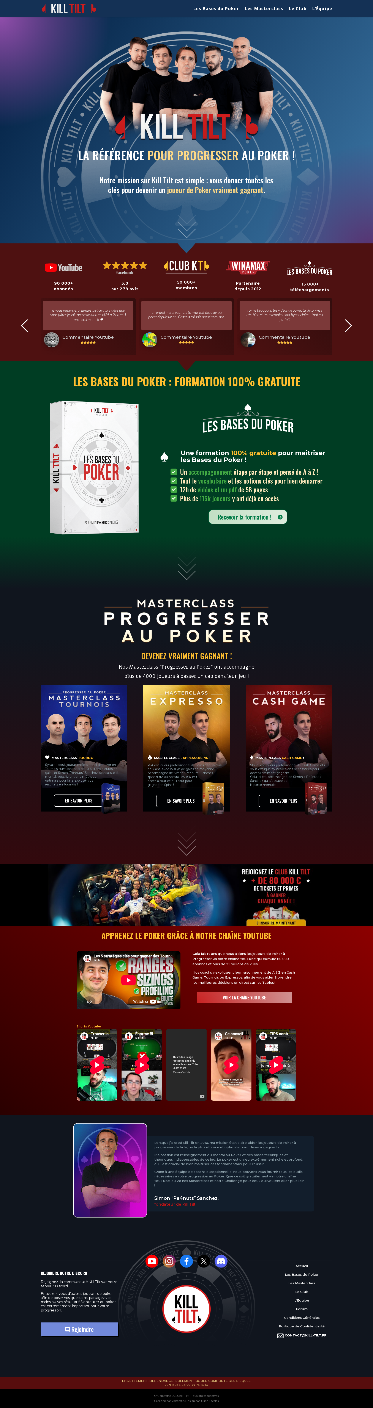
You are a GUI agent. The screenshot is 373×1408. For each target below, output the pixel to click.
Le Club (298, 9)
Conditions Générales (302, 1318)
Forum (302, 1309)
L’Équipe (322, 9)
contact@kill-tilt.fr (306, 1335)
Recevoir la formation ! (244, 516)
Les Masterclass (264, 9)
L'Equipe (301, 1301)
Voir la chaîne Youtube (244, 997)
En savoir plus (78, 800)
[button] (24, 326)
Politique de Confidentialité (302, 1326)
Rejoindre (82, 1329)
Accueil (302, 1266)
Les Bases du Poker (216, 9)
